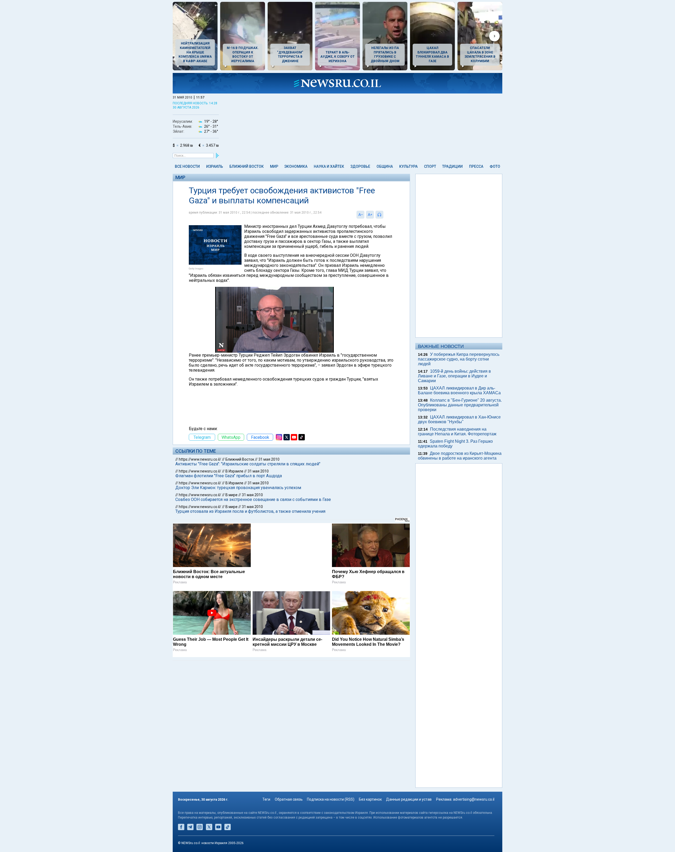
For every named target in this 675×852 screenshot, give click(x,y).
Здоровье (360, 166)
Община (385, 166)
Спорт (430, 166)
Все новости (187, 166)
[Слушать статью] (384, 215)
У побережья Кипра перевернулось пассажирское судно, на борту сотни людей (458, 359)
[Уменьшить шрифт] (360, 215)
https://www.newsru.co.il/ (200, 459)
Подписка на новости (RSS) (330, 799)
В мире (231, 495)
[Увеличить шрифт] (370, 215)
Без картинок (370, 799)
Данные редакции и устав (409, 799)
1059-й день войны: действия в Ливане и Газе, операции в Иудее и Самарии (454, 376)
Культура (408, 166)
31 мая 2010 (268, 459)
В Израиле (234, 471)
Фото (495, 166)
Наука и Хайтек (329, 166)
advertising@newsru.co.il (473, 799)
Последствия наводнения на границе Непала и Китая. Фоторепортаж (457, 431)
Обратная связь (289, 799)
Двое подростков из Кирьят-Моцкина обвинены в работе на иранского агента (460, 455)
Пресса (476, 166)
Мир (274, 166)
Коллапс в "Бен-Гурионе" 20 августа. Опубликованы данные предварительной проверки (460, 405)
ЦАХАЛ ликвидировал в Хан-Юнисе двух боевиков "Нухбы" (459, 419)
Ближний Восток (246, 166)
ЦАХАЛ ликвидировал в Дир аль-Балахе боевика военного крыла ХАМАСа (459, 390)
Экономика (295, 166)
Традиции (452, 166)
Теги (266, 799)
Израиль (214, 166)
